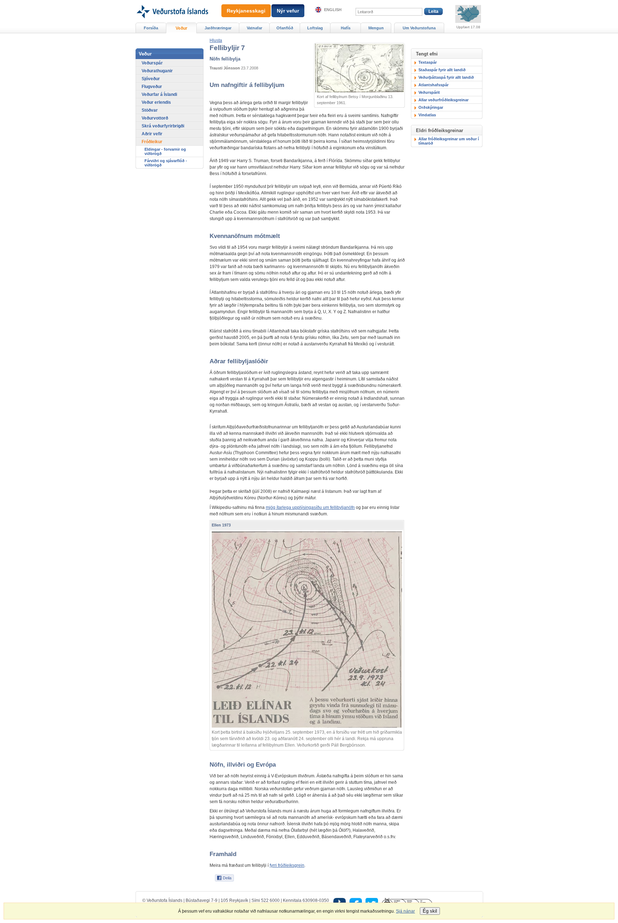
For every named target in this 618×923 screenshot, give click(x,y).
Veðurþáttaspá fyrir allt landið (446, 77)
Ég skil (430, 911)
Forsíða (151, 28)
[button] (216, 40)
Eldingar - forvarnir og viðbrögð (165, 151)
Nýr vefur (288, 11)
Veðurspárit (429, 92)
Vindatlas (427, 115)
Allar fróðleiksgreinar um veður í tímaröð (448, 141)
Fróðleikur (152, 141)
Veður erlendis (156, 102)
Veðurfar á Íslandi (159, 94)
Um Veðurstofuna (419, 28)
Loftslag (315, 28)
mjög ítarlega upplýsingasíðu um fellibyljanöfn (310, 507)
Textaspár (427, 62)
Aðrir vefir (152, 133)
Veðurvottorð (155, 118)
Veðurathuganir (157, 70)
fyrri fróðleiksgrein (287, 865)
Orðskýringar (430, 107)
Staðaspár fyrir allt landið (442, 70)
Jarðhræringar (218, 28)
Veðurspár (152, 62)
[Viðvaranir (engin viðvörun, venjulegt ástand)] (468, 14)
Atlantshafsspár (433, 85)
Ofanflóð (284, 28)
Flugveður (152, 86)
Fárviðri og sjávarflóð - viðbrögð (165, 163)
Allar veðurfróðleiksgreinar (443, 100)
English (333, 10)
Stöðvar (150, 110)
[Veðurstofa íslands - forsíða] (172, 2)
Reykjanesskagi (246, 11)
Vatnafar (254, 28)
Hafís (345, 28)
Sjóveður (151, 78)
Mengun (376, 28)
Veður (181, 28)
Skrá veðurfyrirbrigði (163, 125)
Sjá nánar (405, 911)
